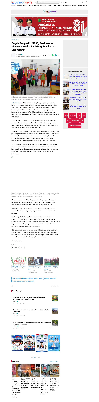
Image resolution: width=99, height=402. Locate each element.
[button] (31, 357)
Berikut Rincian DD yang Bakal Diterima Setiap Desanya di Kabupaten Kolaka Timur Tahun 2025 (29, 298)
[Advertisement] (75, 54)
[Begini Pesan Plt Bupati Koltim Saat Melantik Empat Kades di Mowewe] (51, 261)
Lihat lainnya (54, 361)
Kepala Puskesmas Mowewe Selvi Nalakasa (23, 281)
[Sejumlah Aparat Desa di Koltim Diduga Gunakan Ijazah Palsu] (18, 261)
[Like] (44, 55)
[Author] (13, 55)
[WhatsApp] (53, 55)
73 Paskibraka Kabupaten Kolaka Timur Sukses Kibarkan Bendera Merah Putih (31, 311)
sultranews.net (16, 103)
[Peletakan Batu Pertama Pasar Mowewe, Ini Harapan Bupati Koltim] (35, 261)
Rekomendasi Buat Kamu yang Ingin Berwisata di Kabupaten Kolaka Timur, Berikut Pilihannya (32, 323)
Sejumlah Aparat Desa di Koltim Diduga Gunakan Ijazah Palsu (18, 266)
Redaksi (18, 54)
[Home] (82, 2)
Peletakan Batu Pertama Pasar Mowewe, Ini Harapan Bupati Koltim (34, 267)
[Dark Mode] (87, 2)
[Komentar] (48, 55)
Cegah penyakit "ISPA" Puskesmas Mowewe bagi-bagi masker (27, 278)
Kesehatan (14, 40)
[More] (59, 55)
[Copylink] (56, 55)
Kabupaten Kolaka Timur (50, 278)
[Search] (37, 2)
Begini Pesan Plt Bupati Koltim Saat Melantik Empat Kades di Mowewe (51, 267)
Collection (15, 361)
